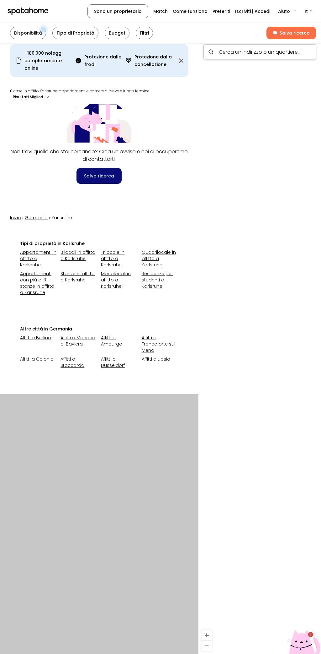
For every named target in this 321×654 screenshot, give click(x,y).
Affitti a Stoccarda (72, 362)
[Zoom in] (207, 635)
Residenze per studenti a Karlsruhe (157, 279)
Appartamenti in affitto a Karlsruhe (38, 258)
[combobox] (259, 51)
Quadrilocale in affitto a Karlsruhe (159, 258)
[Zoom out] (207, 645)
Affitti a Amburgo (111, 341)
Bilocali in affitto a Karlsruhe (78, 255)
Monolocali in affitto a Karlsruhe (116, 279)
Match (160, 11)
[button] (287, 11)
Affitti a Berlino (35, 338)
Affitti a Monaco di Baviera (78, 341)
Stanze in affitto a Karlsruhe (78, 276)
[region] (259, 346)
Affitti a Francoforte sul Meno (158, 344)
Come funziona (190, 11)
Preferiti (221, 11)
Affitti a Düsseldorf (113, 362)
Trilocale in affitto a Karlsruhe (112, 258)
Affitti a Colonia (37, 359)
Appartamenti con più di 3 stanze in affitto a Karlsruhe (37, 283)
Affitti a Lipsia (156, 359)
